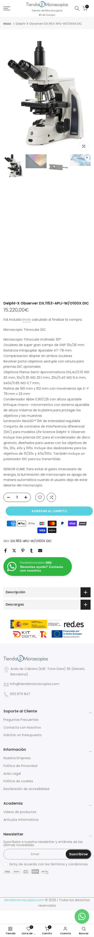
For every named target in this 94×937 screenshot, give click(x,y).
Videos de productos (19, 812)
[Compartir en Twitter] (14, 551)
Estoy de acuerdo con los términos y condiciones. (49, 864)
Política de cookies (18, 781)
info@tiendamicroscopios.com (34, 684)
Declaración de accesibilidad (26, 789)
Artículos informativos (21, 820)
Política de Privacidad (20, 766)
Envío (26, 319)
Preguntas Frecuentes (21, 720)
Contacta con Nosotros (22, 727)
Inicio (7, 23)
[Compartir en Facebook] (5, 551)
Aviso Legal (12, 774)
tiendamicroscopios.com (24, 900)
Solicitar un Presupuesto (22, 735)
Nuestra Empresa (17, 758)
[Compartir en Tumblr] (31, 551)
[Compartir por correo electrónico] (40, 551)
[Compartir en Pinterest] (23, 551)
